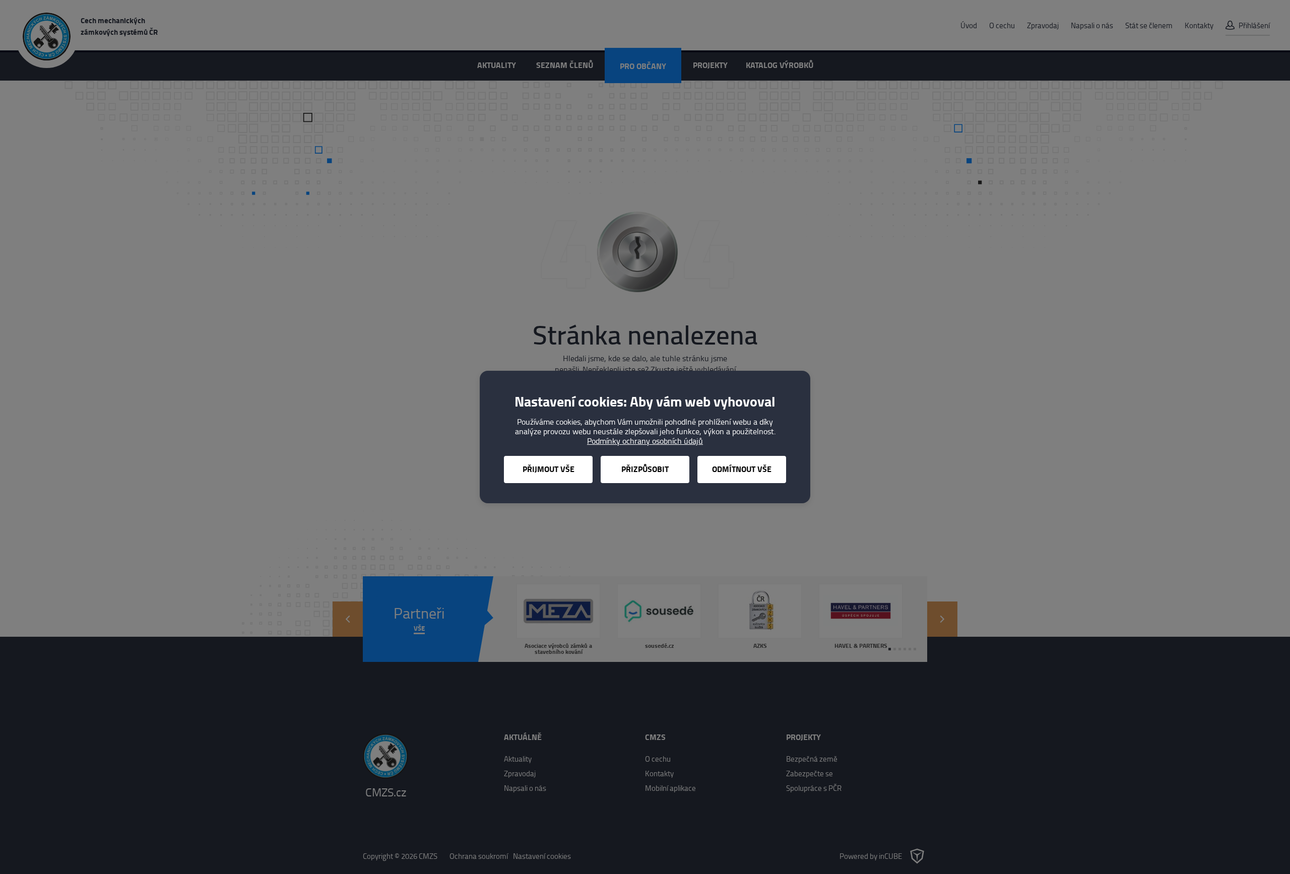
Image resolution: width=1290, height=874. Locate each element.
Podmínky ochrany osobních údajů (645, 441)
